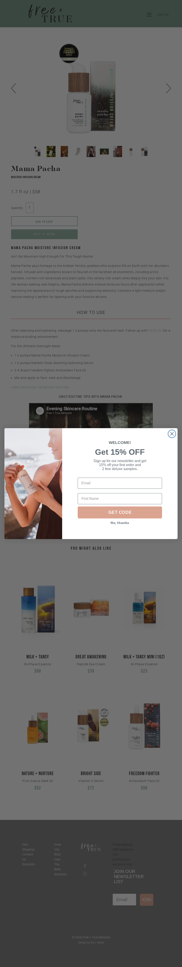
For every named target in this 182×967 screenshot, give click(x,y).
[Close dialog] (172, 434)
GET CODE (120, 512)
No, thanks (120, 522)
